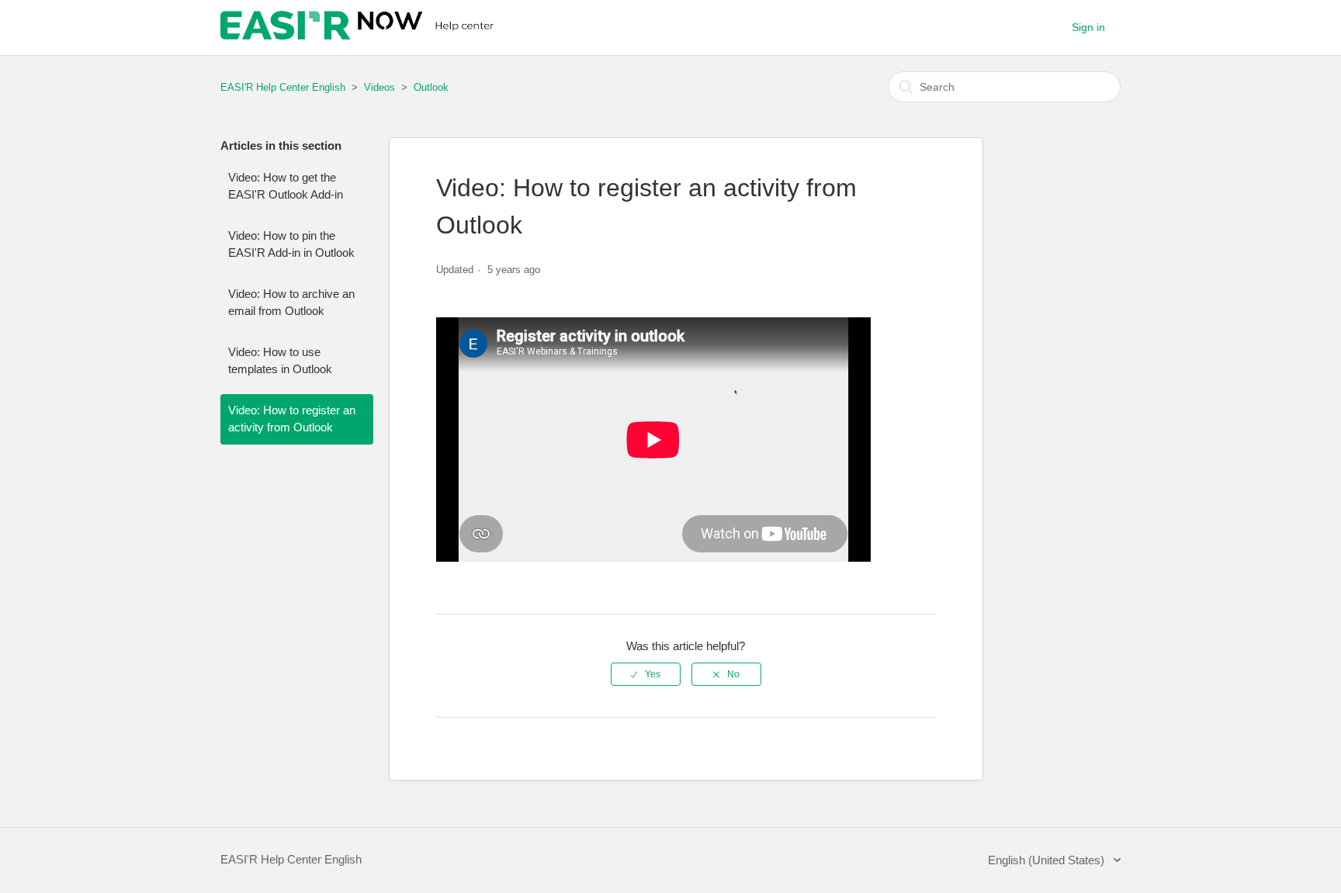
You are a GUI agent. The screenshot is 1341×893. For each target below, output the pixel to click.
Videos (379, 87)
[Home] (358, 35)
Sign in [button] (1088, 27)
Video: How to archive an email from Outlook (291, 302)
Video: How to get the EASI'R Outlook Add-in (285, 186)
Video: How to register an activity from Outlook (291, 418)
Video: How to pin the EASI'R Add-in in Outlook (291, 244)
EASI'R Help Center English (282, 87)
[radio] (646, 674)
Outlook (431, 87)
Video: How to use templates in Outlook (280, 360)
